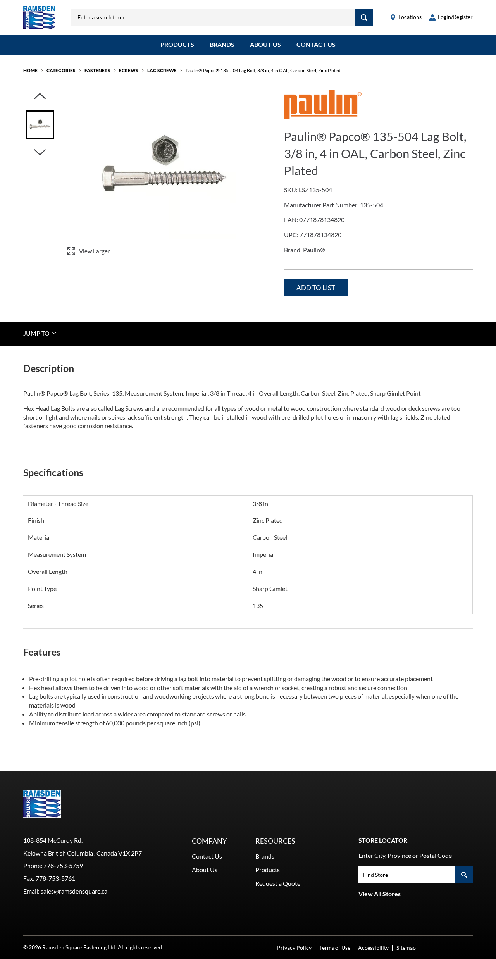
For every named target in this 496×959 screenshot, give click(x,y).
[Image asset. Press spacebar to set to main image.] (40, 124)
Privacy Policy (294, 947)
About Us (265, 44)
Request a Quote (277, 883)
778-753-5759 (63, 865)
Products (177, 44)
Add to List (315, 288)
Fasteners (97, 70)
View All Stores (379, 893)
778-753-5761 (55, 878)
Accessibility (373, 947)
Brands (222, 44)
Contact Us (316, 44)
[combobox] (213, 17)
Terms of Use (334, 947)
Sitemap (406, 947)
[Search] (364, 17)
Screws (128, 70)
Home (30, 70)
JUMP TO (37, 333)
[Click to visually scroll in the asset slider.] (40, 96)
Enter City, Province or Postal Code (405, 855)
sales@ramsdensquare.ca (74, 891)
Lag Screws (162, 70)
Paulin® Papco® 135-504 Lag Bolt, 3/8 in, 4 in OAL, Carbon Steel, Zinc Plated (263, 70)
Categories (61, 70)
